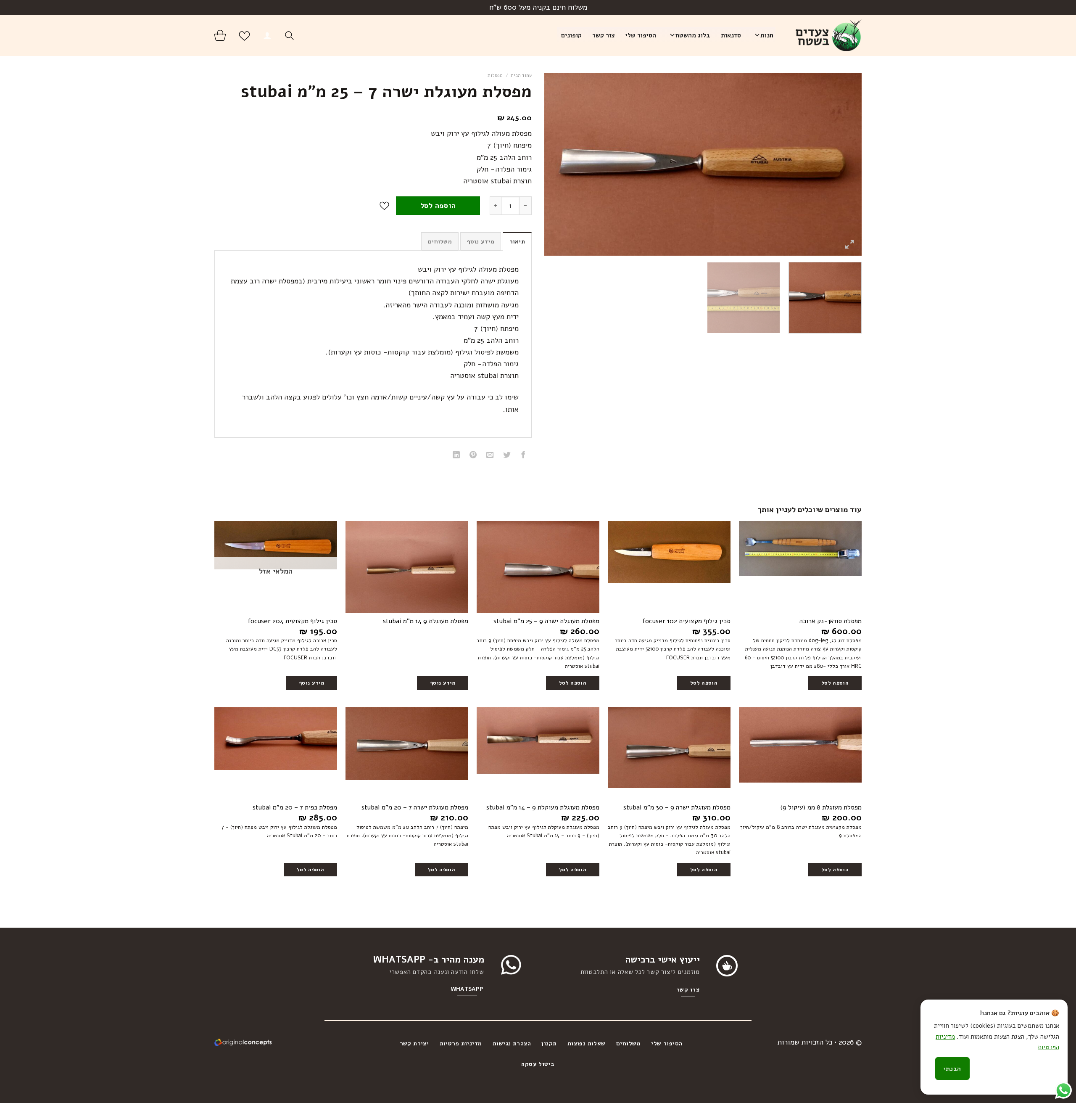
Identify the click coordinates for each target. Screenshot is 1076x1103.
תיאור (517, 242)
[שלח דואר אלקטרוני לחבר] (490, 455)
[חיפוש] (289, 35)
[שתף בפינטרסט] (473, 455)
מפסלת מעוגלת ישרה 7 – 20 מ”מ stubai (414, 807)
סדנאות (731, 35)
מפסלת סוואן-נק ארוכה (830, 621)
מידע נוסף (481, 242)
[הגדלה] (850, 245)
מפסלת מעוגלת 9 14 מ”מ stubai (425, 621)
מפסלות (495, 75)
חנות (766, 35)
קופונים (571, 35)
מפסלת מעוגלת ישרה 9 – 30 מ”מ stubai (677, 807)
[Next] (555, 164)
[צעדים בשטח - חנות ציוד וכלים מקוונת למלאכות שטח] (825, 35)
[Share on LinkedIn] (456, 455)
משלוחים (440, 242)
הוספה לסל (438, 206)
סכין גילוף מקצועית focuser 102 (686, 621)
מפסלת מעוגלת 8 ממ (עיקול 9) (821, 807)
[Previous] (844, 164)
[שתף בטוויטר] (506, 455)
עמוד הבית (521, 75)
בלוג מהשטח (692, 35)
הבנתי (952, 1068)
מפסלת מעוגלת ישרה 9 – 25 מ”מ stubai (546, 621)
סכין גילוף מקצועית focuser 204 (292, 621)
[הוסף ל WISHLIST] (384, 206)
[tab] (517, 241)
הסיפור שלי (640, 35)
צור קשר (603, 35)
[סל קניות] (220, 35)
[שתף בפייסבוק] (523, 455)
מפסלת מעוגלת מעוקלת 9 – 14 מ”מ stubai (542, 807)
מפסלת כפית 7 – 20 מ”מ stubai (295, 807)
